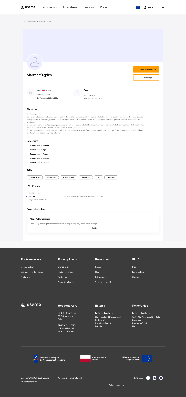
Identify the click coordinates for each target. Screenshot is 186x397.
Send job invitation (148, 69)
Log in (150, 7)
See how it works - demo (32, 272)
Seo (98, 177)
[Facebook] (148, 378)
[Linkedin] (154, 378)
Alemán (46, 145)
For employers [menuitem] (70, 7)
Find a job (25, 277)
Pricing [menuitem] (103, 7)
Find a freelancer (29, 21)
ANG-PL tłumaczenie (40, 219)
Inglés (45, 150)
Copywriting (51, 177)
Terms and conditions (104, 282)
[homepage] (28, 6)
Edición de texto (68, 177)
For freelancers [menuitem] (49, 7)
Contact (135, 277)
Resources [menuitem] (89, 7)
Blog (134, 267)
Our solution (63, 267)
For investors (138, 272)
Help (97, 272)
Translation (111, 177)
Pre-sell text (86, 177)
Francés (46, 158)
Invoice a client (27, 267)
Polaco (45, 154)
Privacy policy (101, 277)
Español (46, 163)
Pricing (98, 267)
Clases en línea (34, 177)
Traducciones (35, 145)
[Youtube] (161, 378)
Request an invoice (66, 282)
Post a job (62, 277)
